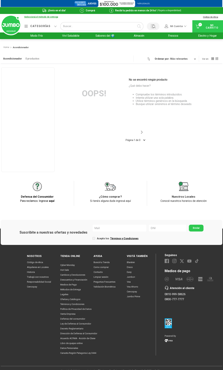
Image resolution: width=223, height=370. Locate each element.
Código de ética (210, 17)
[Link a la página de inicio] (6, 47)
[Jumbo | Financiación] (111, 3)
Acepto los (118, 238)
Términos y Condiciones (124, 238)
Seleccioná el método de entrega (41, 17)
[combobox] (101, 26)
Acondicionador (21, 47)
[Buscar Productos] (139, 26)
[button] (41, 17)
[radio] (212, 58)
